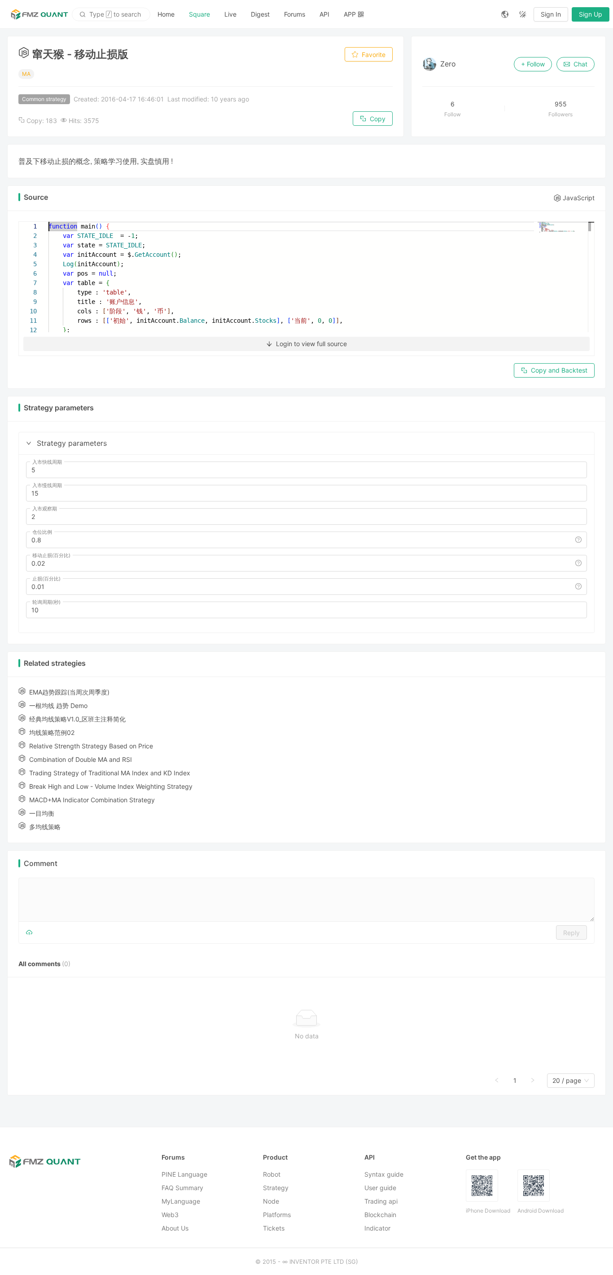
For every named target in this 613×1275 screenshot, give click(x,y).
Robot (271, 1174)
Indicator (377, 1228)
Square (199, 14)
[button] (28, 443)
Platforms (277, 1214)
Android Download (540, 1210)
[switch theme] (523, 14)
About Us (175, 1228)
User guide (380, 1187)
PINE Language (184, 1174)
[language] (505, 14)
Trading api (381, 1201)
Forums (294, 14)
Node (271, 1201)
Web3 (170, 1214)
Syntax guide (383, 1174)
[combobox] (566, 1081)
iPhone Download (488, 1210)
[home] (39, 14)
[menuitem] (166, 14)
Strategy (276, 1187)
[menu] (322, 14)
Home (166, 14)
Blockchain (380, 1214)
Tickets (274, 1228)
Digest (260, 14)
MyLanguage (181, 1201)
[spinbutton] (306, 470)
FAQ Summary (182, 1187)
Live (230, 14)
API (324, 14)
